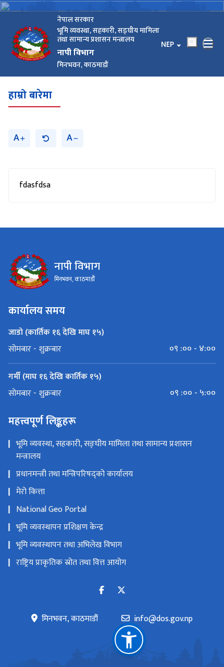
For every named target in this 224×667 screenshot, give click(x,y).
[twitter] (121, 591)
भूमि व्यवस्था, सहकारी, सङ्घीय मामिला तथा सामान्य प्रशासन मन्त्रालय (104, 450)
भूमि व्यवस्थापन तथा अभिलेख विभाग (69, 545)
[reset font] (45, 138)
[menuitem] (112, 349)
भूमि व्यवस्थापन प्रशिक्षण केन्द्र (59, 527)
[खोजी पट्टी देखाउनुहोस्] (192, 42)
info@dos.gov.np (163, 619)
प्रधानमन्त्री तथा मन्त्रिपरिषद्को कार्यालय (74, 474)
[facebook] (101, 591)
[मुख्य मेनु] (208, 43)
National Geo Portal (51, 509)
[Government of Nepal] (31, 44)
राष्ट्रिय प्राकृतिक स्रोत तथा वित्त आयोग (71, 563)
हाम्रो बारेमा (30, 95)
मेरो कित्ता (30, 492)
